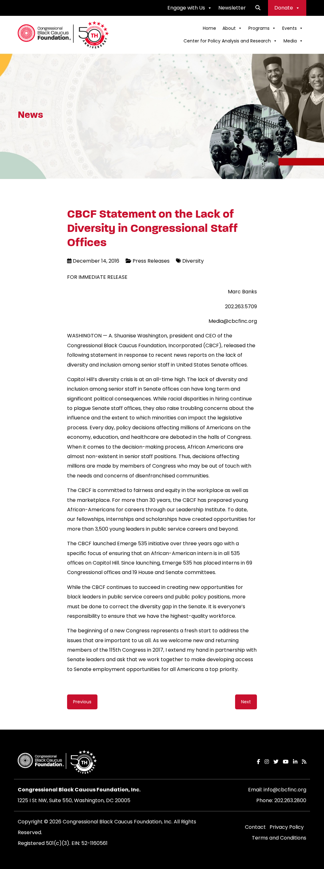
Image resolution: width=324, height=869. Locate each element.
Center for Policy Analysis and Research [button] (227, 41)
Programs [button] (259, 28)
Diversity (193, 261)
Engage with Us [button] (186, 7)
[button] (257, 7)
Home (209, 28)
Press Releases (151, 261)
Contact (255, 827)
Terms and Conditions (279, 837)
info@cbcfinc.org (285, 789)
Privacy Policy (287, 827)
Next (246, 702)
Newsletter (232, 7)
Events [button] (289, 28)
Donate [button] (283, 7)
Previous (82, 702)
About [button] (229, 28)
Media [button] (290, 41)
